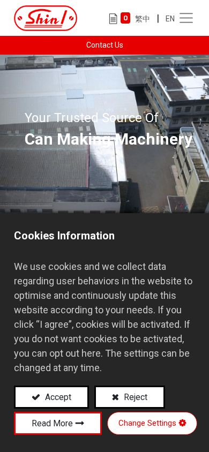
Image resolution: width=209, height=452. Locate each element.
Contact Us (104, 45)
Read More (52, 423)
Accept (57, 397)
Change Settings (147, 423)
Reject (134, 397)
